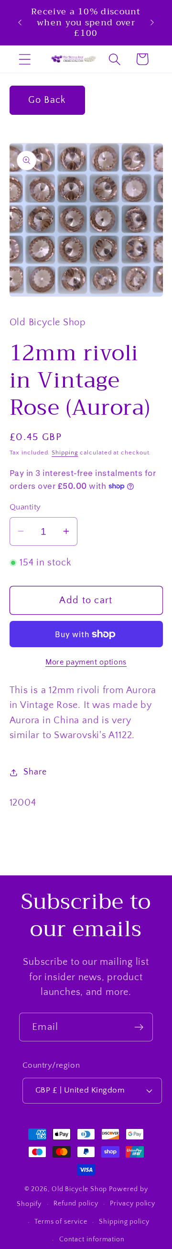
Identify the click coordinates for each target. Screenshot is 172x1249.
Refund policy (76, 1203)
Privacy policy (132, 1203)
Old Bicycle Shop (80, 1189)
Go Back (46, 100)
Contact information (92, 1239)
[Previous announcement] (20, 22)
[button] (24, 59)
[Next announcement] (152, 22)
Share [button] (34, 772)
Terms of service (60, 1222)
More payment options (86, 662)
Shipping (65, 452)
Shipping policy (124, 1222)
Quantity (25, 507)
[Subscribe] (138, 1027)
